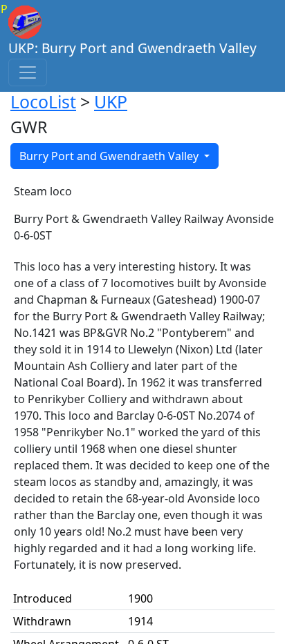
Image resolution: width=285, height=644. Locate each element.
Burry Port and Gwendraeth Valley (110, 156)
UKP (110, 101)
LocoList (43, 101)
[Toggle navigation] (27, 72)
